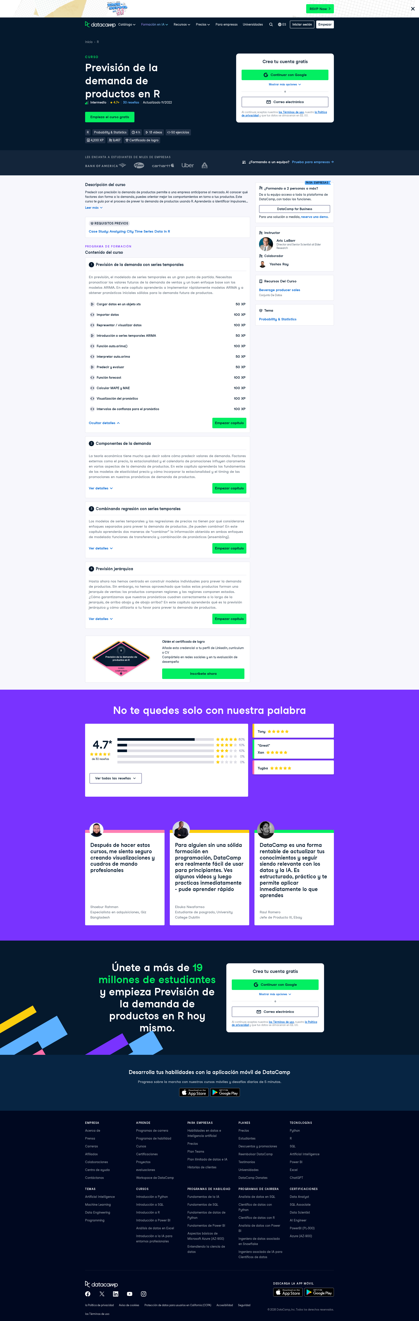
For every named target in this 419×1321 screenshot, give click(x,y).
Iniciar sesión (302, 24)
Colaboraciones (96, 1162)
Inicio (89, 42)
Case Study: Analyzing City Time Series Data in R (129, 231)
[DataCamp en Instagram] (143, 1294)
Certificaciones (147, 1154)
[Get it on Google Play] (225, 1092)
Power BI (296, 1162)
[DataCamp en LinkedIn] (115, 1294)
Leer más (92, 207)
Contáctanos (94, 1177)
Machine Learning (98, 1204)
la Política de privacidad (99, 1305)
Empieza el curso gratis (109, 117)
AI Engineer (298, 1220)
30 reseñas (131, 102)
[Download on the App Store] (194, 1092)
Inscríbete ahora (203, 674)
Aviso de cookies (129, 1305)
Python (295, 1130)
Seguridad (244, 1305)
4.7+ (116, 102)
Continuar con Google (289, 75)
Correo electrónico (288, 102)
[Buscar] (271, 24)
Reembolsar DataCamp (256, 1154)
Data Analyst (299, 1196)
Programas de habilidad (153, 1138)
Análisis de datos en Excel (155, 1228)
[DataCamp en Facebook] (87, 1294)
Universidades (253, 24)
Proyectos (143, 1162)
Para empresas (227, 24)
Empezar (325, 24)
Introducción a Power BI (153, 1220)
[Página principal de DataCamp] (100, 24)
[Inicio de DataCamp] (115, 1284)
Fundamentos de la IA (203, 1196)
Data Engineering (97, 1212)
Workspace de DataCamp (155, 1177)
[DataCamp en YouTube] (129, 1294)
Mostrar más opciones (283, 84)
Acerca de (92, 1130)
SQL (292, 1146)
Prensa (90, 1138)
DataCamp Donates (253, 1177)
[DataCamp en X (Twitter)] (101, 1294)
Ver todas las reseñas (113, 778)
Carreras (91, 1146)
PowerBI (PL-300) (302, 1228)
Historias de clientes (201, 1167)
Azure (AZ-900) (301, 1236)
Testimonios (247, 1162)
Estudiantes (247, 1138)
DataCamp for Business (294, 209)
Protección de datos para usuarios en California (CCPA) (177, 1305)
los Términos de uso (291, 112)
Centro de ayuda (97, 1170)
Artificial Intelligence (304, 1154)
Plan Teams (195, 1151)
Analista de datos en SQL (257, 1196)
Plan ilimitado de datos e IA (207, 1159)
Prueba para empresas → (313, 162)
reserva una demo (314, 217)
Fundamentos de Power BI (206, 1225)
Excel (294, 1170)
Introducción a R (148, 1212)
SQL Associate (300, 1204)
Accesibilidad (224, 1305)
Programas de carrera (152, 1130)
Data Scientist (300, 1212)
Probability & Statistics (278, 319)
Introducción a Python (152, 1196)
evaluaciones (145, 1170)
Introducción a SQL (149, 1204)
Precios (192, 1143)
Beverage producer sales (279, 290)
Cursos (141, 1146)
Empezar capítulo (229, 423)
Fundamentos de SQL (202, 1204)
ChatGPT (296, 1177)
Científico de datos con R (257, 1217)
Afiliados (91, 1154)
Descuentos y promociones (258, 1146)
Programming (95, 1220)
